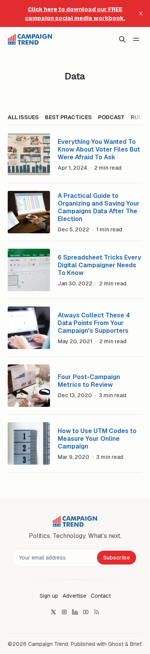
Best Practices (68, 117)
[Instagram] (64, 612)
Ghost (115, 644)
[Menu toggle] (136, 39)
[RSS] (96, 612)
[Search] (122, 39)
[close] (141, 13)
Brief (135, 644)
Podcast (111, 117)
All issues (23, 117)
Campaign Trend (48, 644)
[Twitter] (53, 612)
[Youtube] (86, 612)
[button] (49, 596)
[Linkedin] (75, 612)
